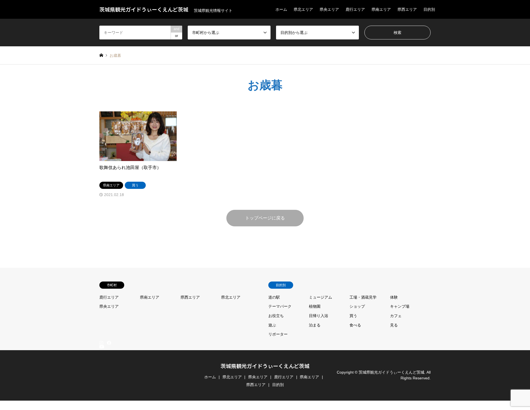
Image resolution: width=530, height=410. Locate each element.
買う (353, 315)
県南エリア (381, 9)
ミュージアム (320, 297)
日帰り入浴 (318, 315)
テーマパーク (280, 306)
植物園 (314, 306)
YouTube (101, 403)
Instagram (101, 343)
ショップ (357, 306)
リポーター (278, 334)
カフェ (396, 315)
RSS (101, 407)
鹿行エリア (355, 9)
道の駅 (274, 297)
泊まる (314, 325)
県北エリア (303, 9)
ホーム (281, 9)
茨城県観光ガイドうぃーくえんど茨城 (265, 365)
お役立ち (276, 315)
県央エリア (329, 9)
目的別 (429, 9)
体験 (394, 297)
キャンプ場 (399, 306)
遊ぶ (272, 325)
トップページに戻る (265, 218)
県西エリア (407, 9)
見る (394, 325)
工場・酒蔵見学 (363, 297)
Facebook (108, 343)
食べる (355, 325)
